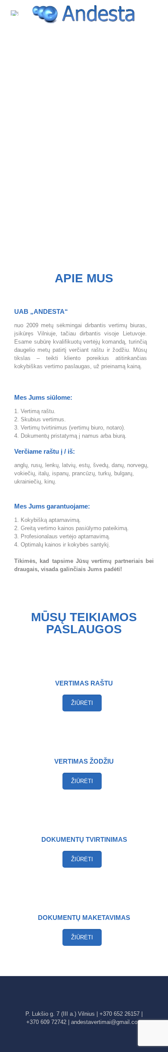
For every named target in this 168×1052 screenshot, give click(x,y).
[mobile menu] (156, 13)
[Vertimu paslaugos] (84, 13)
